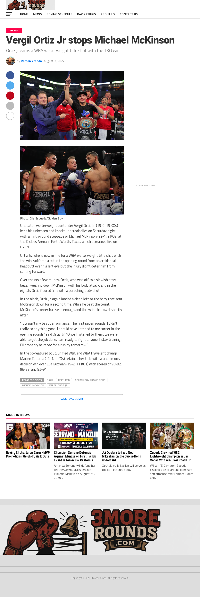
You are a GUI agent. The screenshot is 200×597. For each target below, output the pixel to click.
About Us (108, 14)
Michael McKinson (33, 385)
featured (64, 380)
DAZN (50, 380)
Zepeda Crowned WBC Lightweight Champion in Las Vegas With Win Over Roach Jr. (170, 456)
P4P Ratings (86, 14)
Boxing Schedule (59, 14)
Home (24, 14)
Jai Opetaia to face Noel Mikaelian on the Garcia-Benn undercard (121, 456)
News (37, 14)
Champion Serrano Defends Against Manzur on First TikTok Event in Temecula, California (75, 456)
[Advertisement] (172, 129)
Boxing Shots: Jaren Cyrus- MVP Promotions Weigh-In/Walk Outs (28, 454)
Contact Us (129, 14)
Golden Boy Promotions (90, 380)
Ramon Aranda (31, 61)
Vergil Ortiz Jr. (58, 385)
